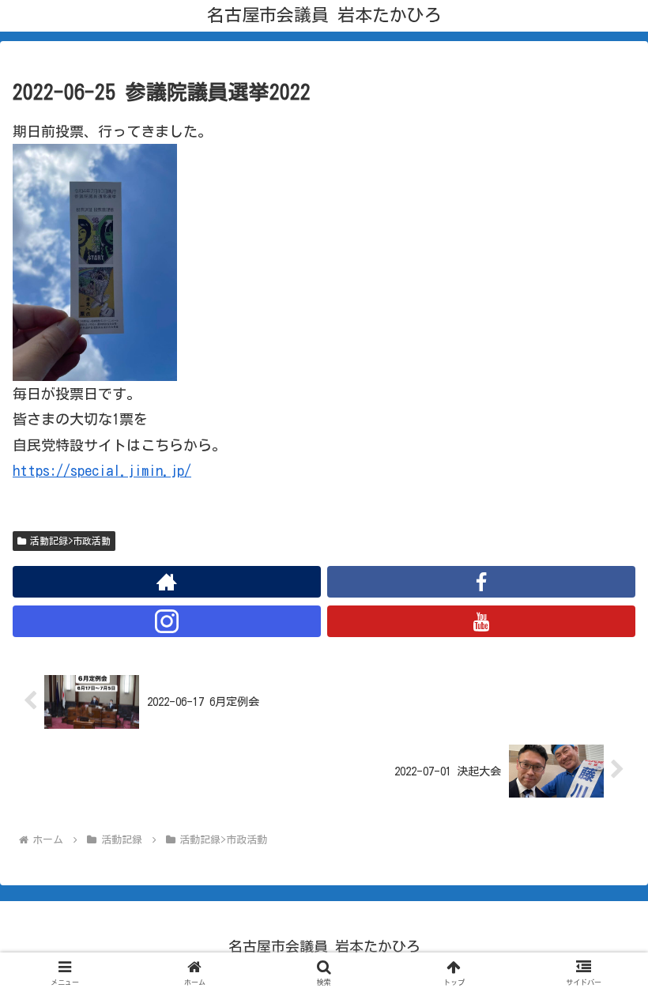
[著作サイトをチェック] (167, 582)
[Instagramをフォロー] (167, 621)
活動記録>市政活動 (70, 540)
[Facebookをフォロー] (481, 582)
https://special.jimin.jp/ (102, 470)
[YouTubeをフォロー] (481, 621)
